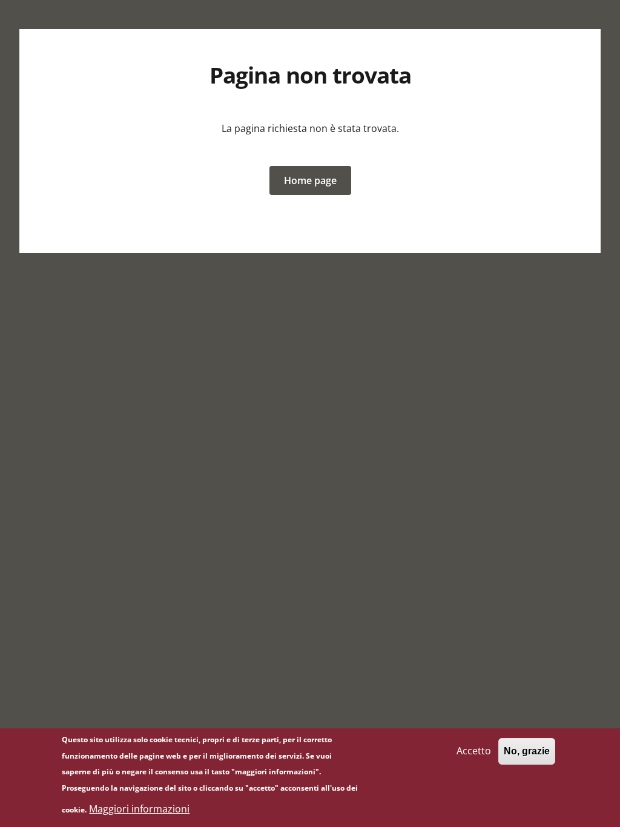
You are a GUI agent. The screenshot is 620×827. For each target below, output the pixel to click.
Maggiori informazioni (139, 808)
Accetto (474, 750)
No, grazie (527, 751)
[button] (310, 180)
